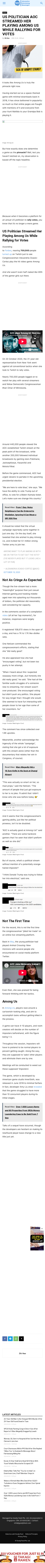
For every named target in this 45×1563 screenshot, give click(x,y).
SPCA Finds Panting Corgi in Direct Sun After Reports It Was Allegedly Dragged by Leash (21, 1430)
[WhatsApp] (15, 1338)
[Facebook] (4, 1338)
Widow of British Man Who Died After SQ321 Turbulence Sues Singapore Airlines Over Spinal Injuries (22, 1483)
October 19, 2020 (12, 572)
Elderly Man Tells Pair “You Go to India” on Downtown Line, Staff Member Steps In (19, 1472)
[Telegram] (10, 1338)
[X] (21, 1338)
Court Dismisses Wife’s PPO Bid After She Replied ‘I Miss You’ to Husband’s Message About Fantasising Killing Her (23, 1451)
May (12, 941)
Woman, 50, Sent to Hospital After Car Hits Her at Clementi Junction (23, 1440)
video (5, 615)
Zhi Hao (7, 38)
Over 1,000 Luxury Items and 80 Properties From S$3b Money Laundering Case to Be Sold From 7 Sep (22, 1495)
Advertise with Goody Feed (14, 1534)
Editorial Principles (31, 1534)
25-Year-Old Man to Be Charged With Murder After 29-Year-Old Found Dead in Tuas (23, 1420)
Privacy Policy (22, 1536)
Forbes (8, 250)
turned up (7, 254)
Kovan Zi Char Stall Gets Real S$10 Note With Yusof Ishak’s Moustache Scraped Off (21, 1462)
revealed (37, 1087)
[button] (4, 3)
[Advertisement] (22, 191)
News (4, 12)
